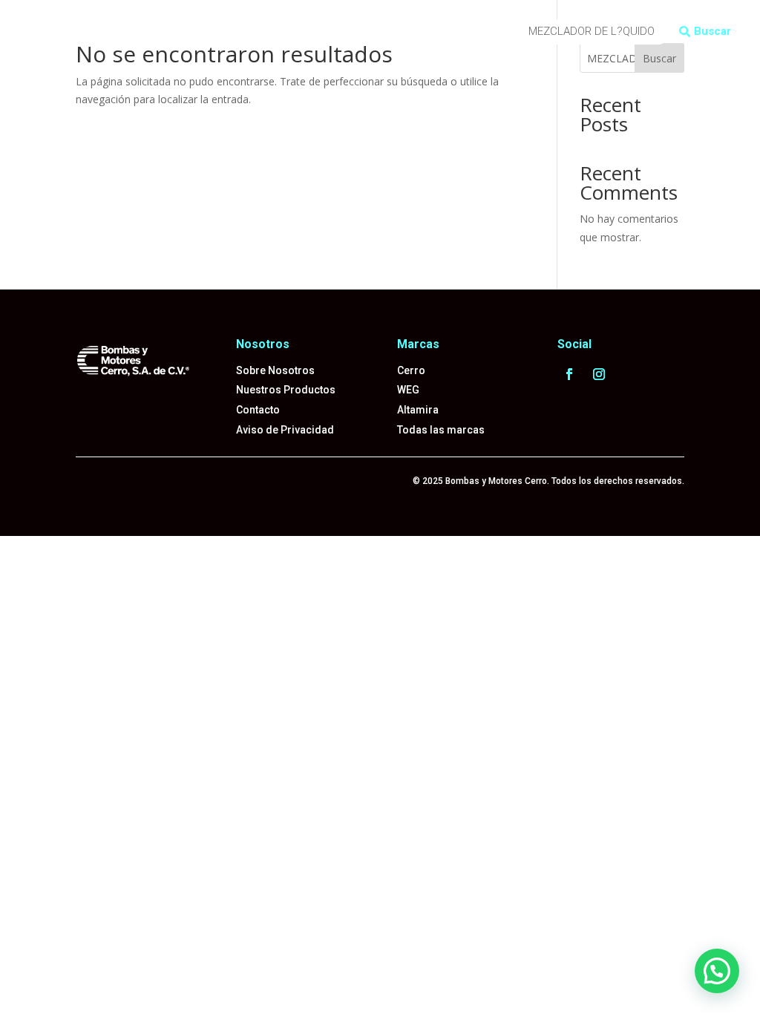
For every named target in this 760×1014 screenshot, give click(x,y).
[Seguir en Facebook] (569, 374)
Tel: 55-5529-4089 (244, 43)
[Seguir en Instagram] (599, 374)
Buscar (712, 31)
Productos (193, 21)
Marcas (255, 21)
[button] (717, 971)
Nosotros (159, 43)
